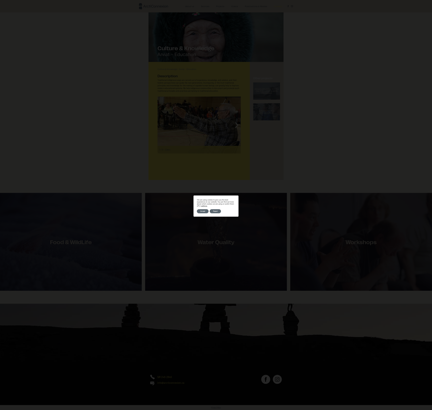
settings (204, 206)
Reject (215, 211)
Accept (202, 211)
